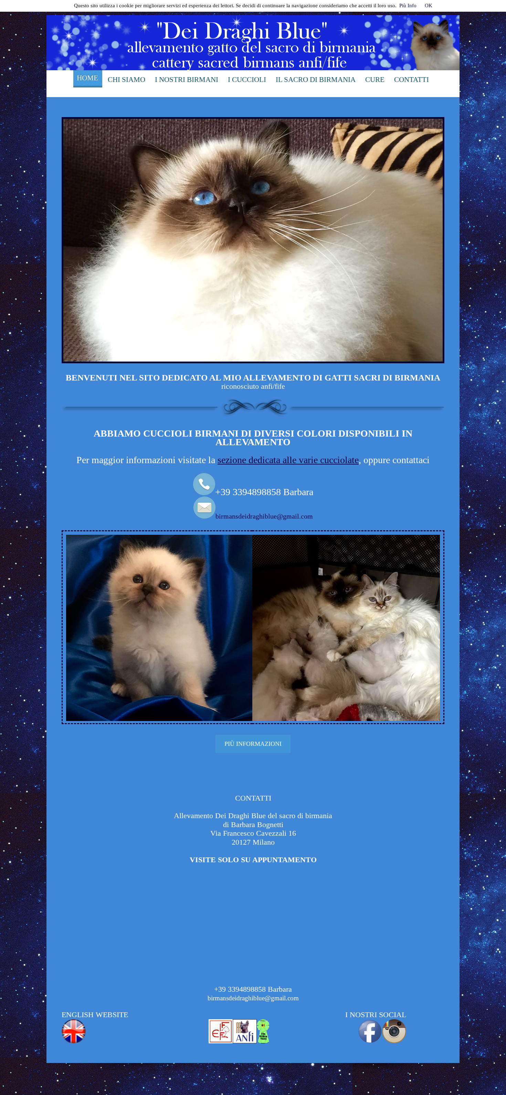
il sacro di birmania (316, 79)
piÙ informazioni (253, 743)
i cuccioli (247, 79)
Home (87, 78)
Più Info (408, 5)
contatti (411, 79)
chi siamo (126, 79)
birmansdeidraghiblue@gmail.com (264, 516)
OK (428, 5)
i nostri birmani (186, 79)
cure (374, 79)
